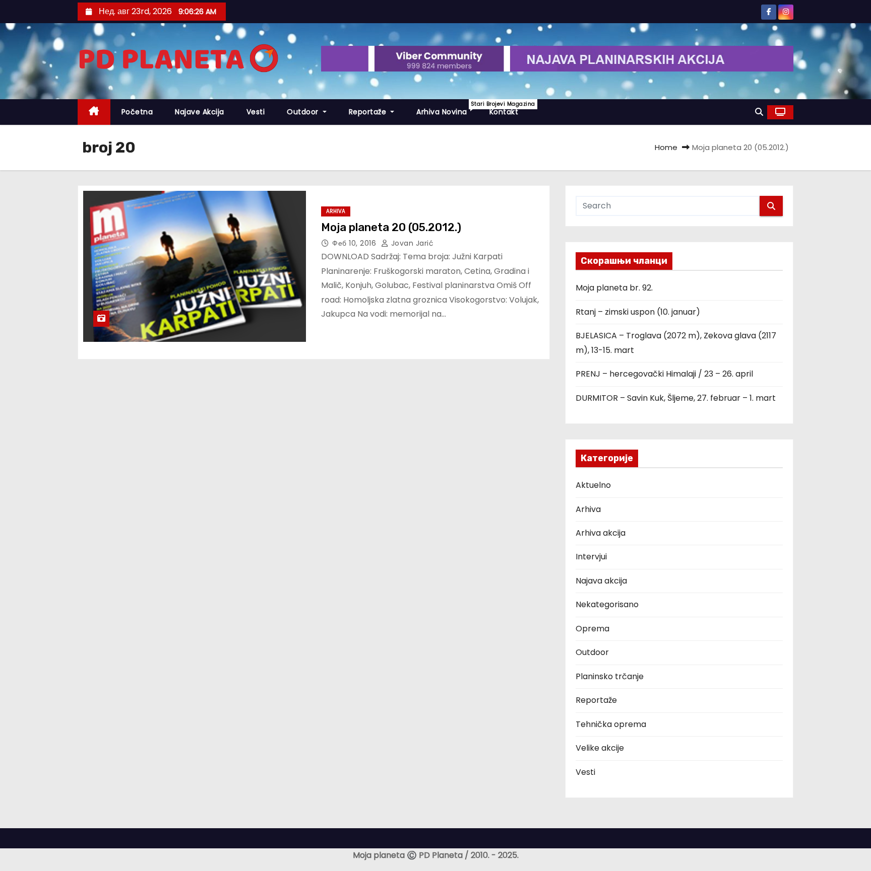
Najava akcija (601, 581)
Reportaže (369, 112)
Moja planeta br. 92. (614, 288)
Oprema (592, 628)
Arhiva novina (447, 108)
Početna (137, 112)
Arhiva (335, 211)
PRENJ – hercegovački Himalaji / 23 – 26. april (664, 374)
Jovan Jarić (411, 243)
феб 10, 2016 (355, 243)
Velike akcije (600, 748)
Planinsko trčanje (610, 676)
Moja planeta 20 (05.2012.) (391, 227)
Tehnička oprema (611, 724)
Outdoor (304, 112)
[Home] (94, 112)
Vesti (255, 112)
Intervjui (591, 556)
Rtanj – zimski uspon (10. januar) (638, 312)
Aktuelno (593, 485)
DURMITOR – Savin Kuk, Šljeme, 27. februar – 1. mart (676, 398)
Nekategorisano (607, 604)
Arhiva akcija (601, 533)
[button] (759, 112)
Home (666, 147)
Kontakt (504, 112)
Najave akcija (199, 112)
